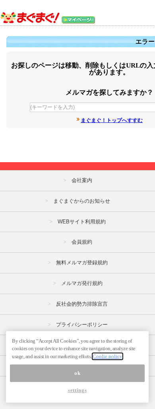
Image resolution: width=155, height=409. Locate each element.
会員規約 (82, 242)
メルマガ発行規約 (82, 283)
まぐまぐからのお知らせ (81, 201)
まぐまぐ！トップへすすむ (112, 120)
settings (77, 390)
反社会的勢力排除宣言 (82, 304)
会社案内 (82, 180)
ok (77, 373)
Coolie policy (107, 356)
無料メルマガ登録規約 (82, 263)
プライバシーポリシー (82, 325)
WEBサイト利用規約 (82, 222)
